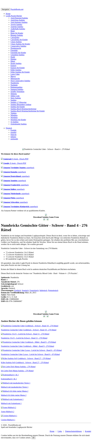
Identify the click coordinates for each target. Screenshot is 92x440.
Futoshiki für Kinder (18, 53)
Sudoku (13, 100)
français (13, 135)
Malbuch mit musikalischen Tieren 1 (14, 387)
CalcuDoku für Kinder (19, 40)
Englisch (17, 290)
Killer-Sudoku (16, 70)
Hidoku (13, 59)
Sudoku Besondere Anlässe (21, 104)
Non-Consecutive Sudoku (20, 81)
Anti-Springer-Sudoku (19, 22)
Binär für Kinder (17, 33)
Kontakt (88, 431)
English (13, 130)
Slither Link (15, 96)
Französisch (34, 290)
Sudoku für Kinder (18, 107)
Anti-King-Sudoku (18, 20)
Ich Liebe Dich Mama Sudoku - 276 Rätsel (17, 371)
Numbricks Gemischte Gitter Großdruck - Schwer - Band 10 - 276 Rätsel (28, 330)
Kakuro (13, 66)
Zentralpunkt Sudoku (19, 124)
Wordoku (14, 117)
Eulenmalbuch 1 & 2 (9, 379)
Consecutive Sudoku (18, 46)
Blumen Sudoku (17, 35)
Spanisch (25, 290)
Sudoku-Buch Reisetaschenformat (23, 109)
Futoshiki (14, 50)
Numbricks (15, 83)
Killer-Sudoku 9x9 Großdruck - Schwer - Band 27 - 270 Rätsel (25, 363)
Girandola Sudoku (17, 55)
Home (8, 14)
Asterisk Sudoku (17, 27)
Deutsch (9, 128)
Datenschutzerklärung (73, 431)
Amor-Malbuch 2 (7, 412)
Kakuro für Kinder (18, 68)
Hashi (13, 57)
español (13, 132)
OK (33, 438)
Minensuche (15, 79)
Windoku (14, 115)
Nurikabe (14, 85)
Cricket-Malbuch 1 (8, 420)
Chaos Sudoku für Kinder (20, 44)
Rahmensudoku (16, 87)
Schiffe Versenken (17, 91)
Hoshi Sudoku (16, 63)
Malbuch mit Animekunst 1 (11, 403)
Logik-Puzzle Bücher (14, 16)
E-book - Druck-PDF (16, 159)
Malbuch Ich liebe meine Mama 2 (13, 395)
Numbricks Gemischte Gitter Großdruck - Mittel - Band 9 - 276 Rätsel (27, 346)
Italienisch (43, 290)
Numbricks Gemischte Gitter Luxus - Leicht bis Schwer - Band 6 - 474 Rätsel (30, 354)
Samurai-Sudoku (17, 89)
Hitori (13, 61)
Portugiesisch (53, 290)
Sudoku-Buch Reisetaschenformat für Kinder (28, 111)
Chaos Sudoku (16, 42)
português (14, 139)
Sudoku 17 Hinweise (18, 102)
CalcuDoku (15, 37)
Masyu (13, 76)
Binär (13, 31)
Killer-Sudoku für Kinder (20, 72)
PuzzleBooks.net (17, 9)
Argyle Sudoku (16, 24)
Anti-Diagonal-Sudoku (19, 18)
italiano (13, 137)
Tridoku (14, 113)
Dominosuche (16, 48)
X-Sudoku (14, 122)
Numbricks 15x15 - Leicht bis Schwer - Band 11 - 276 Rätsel (24, 338)
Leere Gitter (15, 74)
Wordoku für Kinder (18, 120)
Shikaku (14, 94)
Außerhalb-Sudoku (18, 29)
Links (60, 431)
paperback (18, 168)
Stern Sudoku (16, 98)
